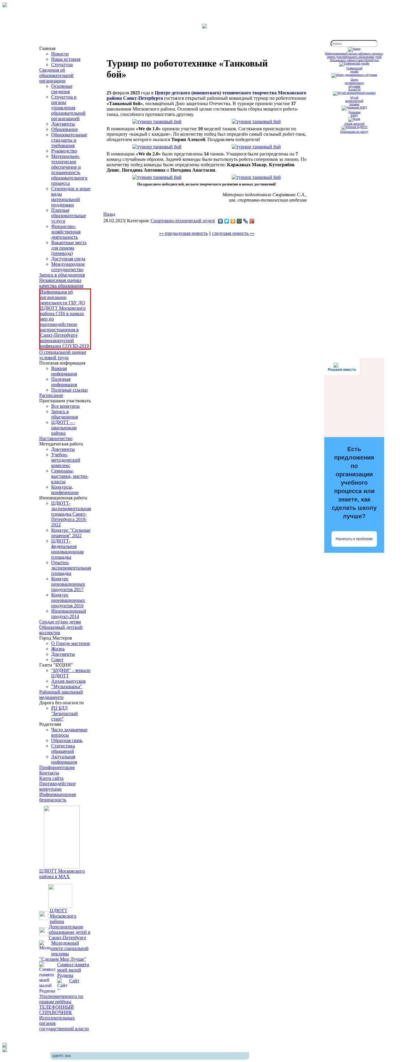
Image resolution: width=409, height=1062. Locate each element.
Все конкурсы (65, 406)
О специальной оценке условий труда (62, 355)
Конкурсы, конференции (65, 489)
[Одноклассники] (233, 221)
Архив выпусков (68, 681)
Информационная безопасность (57, 797)
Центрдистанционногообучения (354, 83)
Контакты (49, 772)
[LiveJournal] (246, 221)
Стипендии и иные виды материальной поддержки (70, 196)
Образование (64, 129)
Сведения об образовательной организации (56, 75)
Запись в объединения (62, 274)
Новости (60, 53)
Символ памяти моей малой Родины (73, 970)
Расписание (51, 395)
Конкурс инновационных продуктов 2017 (68, 584)
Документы (63, 123)
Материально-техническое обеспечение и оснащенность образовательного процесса (69, 170)
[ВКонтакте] (220, 221)
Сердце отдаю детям (60, 621)
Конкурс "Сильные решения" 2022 (70, 533)
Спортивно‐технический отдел (182, 220)
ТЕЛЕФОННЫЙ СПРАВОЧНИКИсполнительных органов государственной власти (64, 1017)
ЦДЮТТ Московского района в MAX (62, 873)
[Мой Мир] (239, 221)
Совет (57, 659)
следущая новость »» (233, 233)
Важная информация (64, 371)
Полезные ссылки (69, 389)
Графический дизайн (354, 70)
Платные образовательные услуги (68, 215)
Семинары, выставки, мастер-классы (69, 476)
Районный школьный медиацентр (61, 694)
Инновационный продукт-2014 (68, 613)
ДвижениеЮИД (354, 114)
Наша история (65, 59)
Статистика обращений (63, 748)
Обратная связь (66, 740)
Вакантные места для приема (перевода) (69, 248)
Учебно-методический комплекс (65, 460)
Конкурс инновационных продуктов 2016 (68, 600)
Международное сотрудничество (68, 267)
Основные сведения (61, 89)
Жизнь (58, 648)
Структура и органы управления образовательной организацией (68, 107)
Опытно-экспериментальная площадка (71, 568)
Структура (62, 64)
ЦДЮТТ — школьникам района (64, 428)
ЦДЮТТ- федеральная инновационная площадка (67, 549)
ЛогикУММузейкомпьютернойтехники (354, 97)
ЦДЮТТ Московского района (63, 916)
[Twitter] (227, 221)
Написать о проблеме (354, 539)
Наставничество (55, 438)
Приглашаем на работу (354, 131)
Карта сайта (51, 778)
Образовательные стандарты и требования (69, 140)
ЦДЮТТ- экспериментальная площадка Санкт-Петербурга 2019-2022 (71, 514)
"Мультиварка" (66, 686)
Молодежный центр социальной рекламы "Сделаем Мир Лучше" (64, 951)
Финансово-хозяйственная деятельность (66, 232)
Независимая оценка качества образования (61, 283)
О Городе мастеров (70, 643)
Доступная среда (68, 258)
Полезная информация (64, 382)
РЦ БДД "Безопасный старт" (64, 713)
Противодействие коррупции (57, 786)
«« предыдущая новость (183, 233)
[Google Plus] (252, 221)
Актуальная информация (64, 759)
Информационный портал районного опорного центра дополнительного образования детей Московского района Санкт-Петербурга (354, 57)
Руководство (64, 150)
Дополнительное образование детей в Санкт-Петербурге (69, 932)
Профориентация (57, 767)
